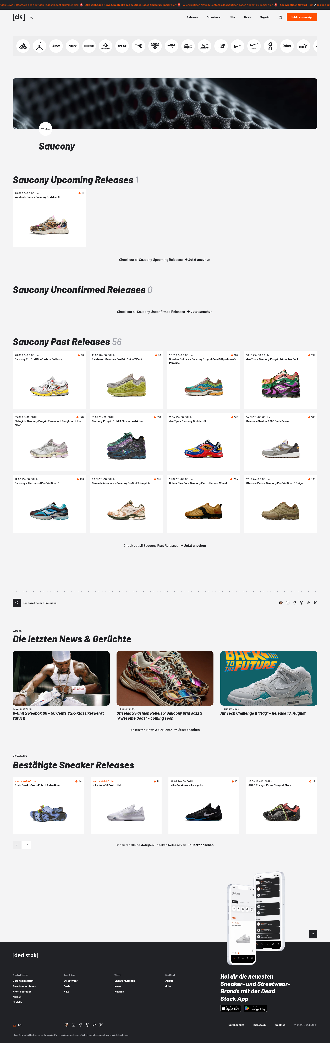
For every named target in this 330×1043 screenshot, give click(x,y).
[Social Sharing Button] (17, 603)
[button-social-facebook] (295, 603)
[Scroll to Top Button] (313, 934)
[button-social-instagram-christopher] (281, 603)
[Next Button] (26, 845)
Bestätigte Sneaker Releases (73, 764)
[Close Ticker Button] (315, 5)
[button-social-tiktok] (308, 603)
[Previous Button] (17, 845)
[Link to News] (31, 17)
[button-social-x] (315, 603)
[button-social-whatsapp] (301, 603)
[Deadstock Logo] (19, 17)
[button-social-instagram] (288, 603)
